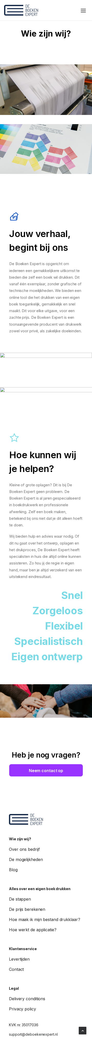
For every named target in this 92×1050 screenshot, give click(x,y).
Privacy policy (22, 1008)
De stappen (20, 899)
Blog (13, 869)
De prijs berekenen (27, 909)
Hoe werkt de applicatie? (32, 929)
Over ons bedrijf (24, 849)
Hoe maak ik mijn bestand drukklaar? (44, 919)
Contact (16, 969)
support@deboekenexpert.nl (33, 1034)
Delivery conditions (27, 998)
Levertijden (19, 959)
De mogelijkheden (26, 859)
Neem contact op (46, 770)
